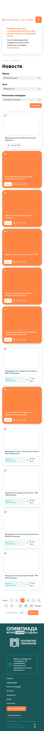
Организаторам (13, 48)
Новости (15, 60)
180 (25, 606)
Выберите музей (10, 78)
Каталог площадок (14, 686)
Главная (5, 60)
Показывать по (12, 613)
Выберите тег (9, 89)
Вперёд (38, 606)
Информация (12, 682)
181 (31, 606)
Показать (33, 612)
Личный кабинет (17, 708)
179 (20, 606)
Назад (5, 600)
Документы (11, 695)
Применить (35, 105)
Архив (9, 699)
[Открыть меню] (38, 20)
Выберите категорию (12, 100)
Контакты (10, 691)
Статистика (11, 703)
